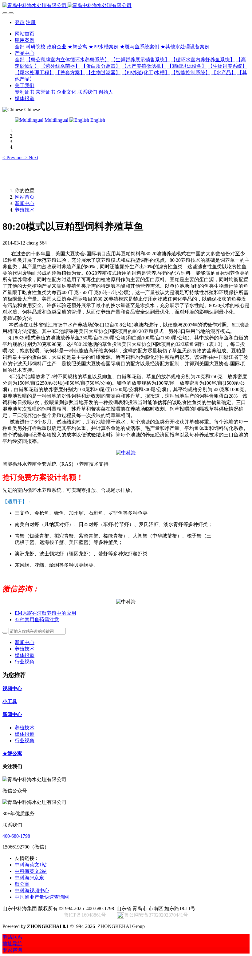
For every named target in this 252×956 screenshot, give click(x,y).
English (97, 120)
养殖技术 (24, 210)
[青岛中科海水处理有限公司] (126, 5)
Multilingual (56, 120)
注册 (31, 22)
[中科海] (126, 452)
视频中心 (12, 688)
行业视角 (24, 661)
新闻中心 (24, 203)
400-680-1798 (16, 836)
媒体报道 (24, 655)
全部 (20, 46)
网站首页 (24, 33)
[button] (13, 157)
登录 (20, 22)
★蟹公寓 (12, 753)
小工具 (9, 701)
